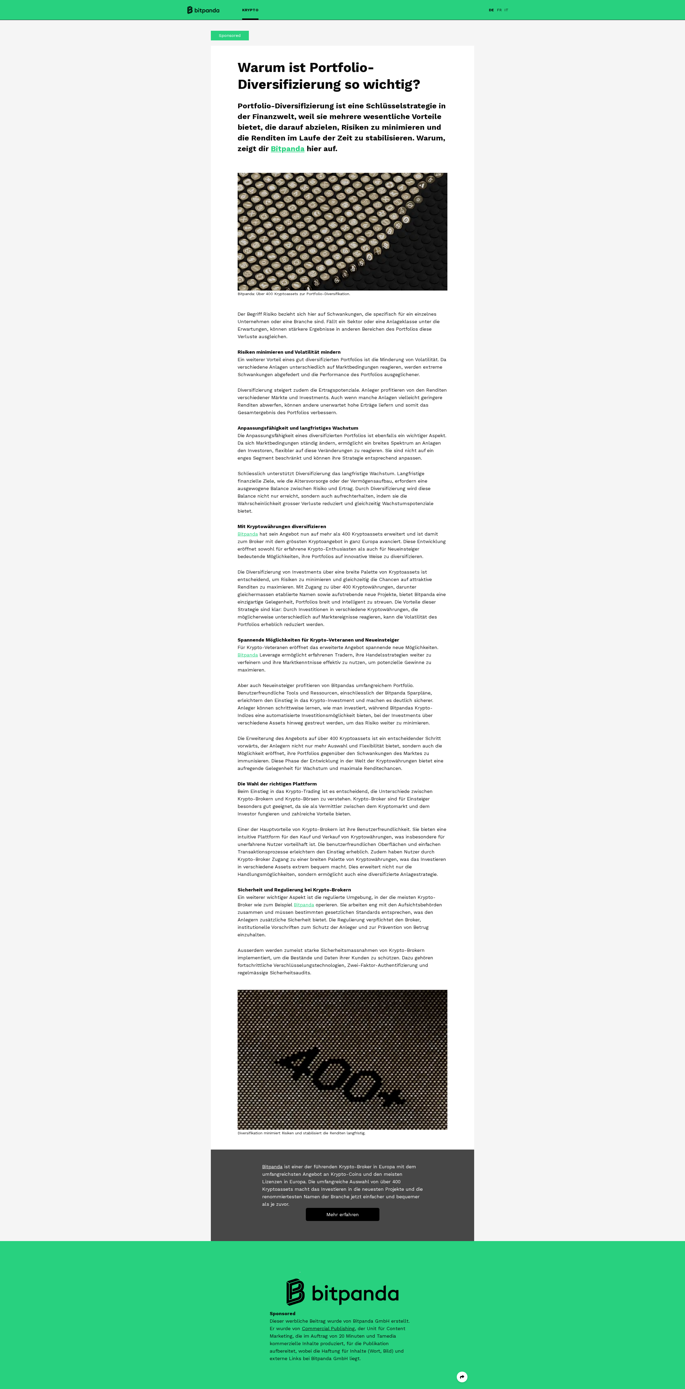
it (506, 10)
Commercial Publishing (328, 1328)
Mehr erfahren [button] (342, 1214)
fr (499, 10)
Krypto (250, 10)
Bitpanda (288, 148)
